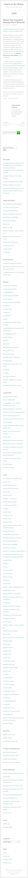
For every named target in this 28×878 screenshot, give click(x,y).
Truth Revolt (6, 252)
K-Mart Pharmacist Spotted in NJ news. (14, 773)
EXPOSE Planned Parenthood (11, 534)
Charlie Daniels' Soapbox (10, 289)
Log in (4, 853)
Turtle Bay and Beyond (9, 376)
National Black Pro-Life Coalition (12, 593)
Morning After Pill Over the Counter (13, 443)
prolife (8, 94)
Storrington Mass (8, 827)
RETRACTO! (6, 369)
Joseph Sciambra (7, 337)
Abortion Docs (7, 482)
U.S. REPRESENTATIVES (9, 701)
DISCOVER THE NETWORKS (11, 295)
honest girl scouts (8, 570)
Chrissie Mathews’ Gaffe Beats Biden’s (20, 124)
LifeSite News (7, 437)
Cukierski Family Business (10, 210)
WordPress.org (7, 863)
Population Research (8, 618)
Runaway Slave (7, 651)
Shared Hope (6, 657)
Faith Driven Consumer (9, 220)
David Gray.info (7, 518)
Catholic (11, 92)
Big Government (7, 495)
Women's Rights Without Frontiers (12, 385)
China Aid (5, 508)
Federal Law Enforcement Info (11, 415)
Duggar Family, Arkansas (10, 759)
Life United (6, 580)
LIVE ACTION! (7, 583)
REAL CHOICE (7, 634)
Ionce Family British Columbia (11, 762)
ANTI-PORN (6, 492)
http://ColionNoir (7, 422)
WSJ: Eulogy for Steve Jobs (10, 741)
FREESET (5, 563)
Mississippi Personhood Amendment (13, 440)
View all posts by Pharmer (16, 115)
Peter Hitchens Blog (8, 354)
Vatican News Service (9, 708)
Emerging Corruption (9, 531)
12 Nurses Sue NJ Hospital (10, 396)
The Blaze (6, 373)
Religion (13, 94)
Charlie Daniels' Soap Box (10, 285)
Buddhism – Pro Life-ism (10, 498)
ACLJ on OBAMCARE (8, 400)
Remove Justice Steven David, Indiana (13, 637)
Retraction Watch (8, 641)
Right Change (7, 644)
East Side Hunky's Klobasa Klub (11, 302)
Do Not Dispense (7, 299)
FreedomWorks (7, 560)
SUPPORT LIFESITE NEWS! (10, 667)
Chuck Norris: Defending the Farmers (8, 124)
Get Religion (6, 312)
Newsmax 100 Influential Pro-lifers (12, 794)
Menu (14, 13)
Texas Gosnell (7, 671)
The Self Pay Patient (8, 245)
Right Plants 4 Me (8, 647)
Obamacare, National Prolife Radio (12, 263)
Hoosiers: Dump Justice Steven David (13, 419)
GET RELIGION (7, 316)
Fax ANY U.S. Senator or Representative (14, 412)
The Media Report (8, 464)
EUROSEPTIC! (7, 306)
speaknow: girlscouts (9, 664)
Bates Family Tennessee (10, 752)
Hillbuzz (5, 319)
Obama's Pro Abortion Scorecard (12, 606)
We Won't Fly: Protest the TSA (11, 711)
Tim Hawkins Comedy (9, 691)
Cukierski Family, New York (10, 755)
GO (4, 150)
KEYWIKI (5, 340)
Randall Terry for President (10, 242)
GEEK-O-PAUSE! (7, 738)
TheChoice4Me (7, 687)
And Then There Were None (11, 207)
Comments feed (7, 859)
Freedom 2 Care (7, 309)
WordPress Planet (8, 723)
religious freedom (13, 98)
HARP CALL (6, 224)
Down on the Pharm (14, 4)
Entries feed (6, 856)
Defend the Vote (7, 522)
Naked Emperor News (9, 590)
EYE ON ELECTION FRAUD (10, 541)
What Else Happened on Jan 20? (12, 185)
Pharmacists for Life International (12, 615)
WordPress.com (13, 874)
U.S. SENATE (6, 704)
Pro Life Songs (7, 622)
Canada (5, 98)
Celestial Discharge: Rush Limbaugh (13, 181)
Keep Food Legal (7, 227)
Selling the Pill (7, 654)
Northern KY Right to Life (10, 798)
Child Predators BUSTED (10, 505)
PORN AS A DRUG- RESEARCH (11, 357)
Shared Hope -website (9, 661)
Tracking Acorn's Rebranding (11, 694)
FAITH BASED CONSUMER (10, 217)
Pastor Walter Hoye (8, 350)
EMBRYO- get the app (9, 734)
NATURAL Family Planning (10, 347)
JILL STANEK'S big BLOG (10, 334)
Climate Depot (7, 512)
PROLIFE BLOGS (7, 360)
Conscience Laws (8, 515)
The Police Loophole (8, 467)
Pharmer (14, 25)
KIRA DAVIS (6, 344)
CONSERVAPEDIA (8, 292)
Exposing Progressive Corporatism (12, 214)
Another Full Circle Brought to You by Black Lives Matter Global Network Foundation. (13, 191)
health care (18, 92)
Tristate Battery (7, 249)
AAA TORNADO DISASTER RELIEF (12, 204)
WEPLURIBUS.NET (8, 714)
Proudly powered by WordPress (14, 870)
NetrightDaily (7, 602)
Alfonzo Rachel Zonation (10, 485)
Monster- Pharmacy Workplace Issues (13, 587)
